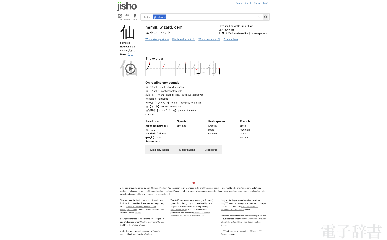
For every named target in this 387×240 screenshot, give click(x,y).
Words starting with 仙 (157, 39)
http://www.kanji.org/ (179, 209)
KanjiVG (224, 203)
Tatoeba (154, 218)
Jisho (127, 6)
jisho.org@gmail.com (242, 187)
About (248, 3)
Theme (257, 3)
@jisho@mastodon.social (208, 187)
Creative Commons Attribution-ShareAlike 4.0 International (190, 214)
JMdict (138, 200)
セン (153, 32)
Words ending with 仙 (183, 39)
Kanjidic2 (147, 200)
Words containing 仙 (209, 39)
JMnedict (155, 200)
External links (231, 39)
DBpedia (252, 215)
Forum (239, 3)
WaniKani (148, 234)
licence (138, 212)
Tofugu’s (156, 231)
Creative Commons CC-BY (151, 221)
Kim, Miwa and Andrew (156, 187)
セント (166, 32)
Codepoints (211, 149)
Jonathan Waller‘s (248, 231)
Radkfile (123, 203)
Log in (266, 3)
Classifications (187, 149)
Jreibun (135, 224)
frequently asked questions (160, 191)
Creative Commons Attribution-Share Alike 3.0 (239, 208)
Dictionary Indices (159, 149)
